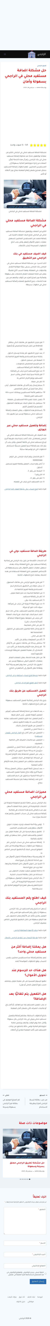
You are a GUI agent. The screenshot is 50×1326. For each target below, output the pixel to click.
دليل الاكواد (20, 1302)
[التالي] (6, 1153)
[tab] (29, 1179)
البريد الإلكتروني (38, 1255)
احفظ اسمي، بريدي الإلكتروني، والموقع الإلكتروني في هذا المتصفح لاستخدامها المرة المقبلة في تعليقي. (25, 1274)
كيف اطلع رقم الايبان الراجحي (26, 683)
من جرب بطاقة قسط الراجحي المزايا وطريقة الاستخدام (38, 1101)
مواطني (31, 1302)
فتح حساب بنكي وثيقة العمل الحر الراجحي (21, 489)
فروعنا (40, 1297)
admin (39, 88)
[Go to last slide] (43, 1153)
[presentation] (25, 1144)
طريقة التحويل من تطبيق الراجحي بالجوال (21, 938)
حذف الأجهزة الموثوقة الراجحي (26, 931)
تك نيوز (22, 1297)
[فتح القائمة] (5, 54)
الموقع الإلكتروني (38, 1266)
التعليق (41, 1210)
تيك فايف (31, 1297)
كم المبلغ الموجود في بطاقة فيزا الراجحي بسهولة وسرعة (11, 1101)
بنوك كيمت (12, 1297)
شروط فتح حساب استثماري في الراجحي (22, 676)
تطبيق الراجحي (41, 66)
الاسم (42, 1243)
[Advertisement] (25, 25)
